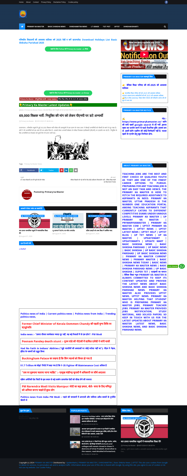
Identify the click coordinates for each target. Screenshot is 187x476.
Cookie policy (73, 2)
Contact (36, 2)
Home (21, 2)
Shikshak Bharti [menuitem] (131, 26)
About (28, 2)
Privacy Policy (46, 2)
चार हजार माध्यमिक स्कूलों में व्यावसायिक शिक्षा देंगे (33, 231)
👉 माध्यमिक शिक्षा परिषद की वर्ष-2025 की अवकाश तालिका (141, 93)
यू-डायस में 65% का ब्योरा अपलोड (64, 230)
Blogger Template (48, 472)
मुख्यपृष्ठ (21, 110)
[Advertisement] (68, 71)
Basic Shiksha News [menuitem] (57, 26)
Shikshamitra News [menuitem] (78, 26)
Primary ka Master (27, 121)
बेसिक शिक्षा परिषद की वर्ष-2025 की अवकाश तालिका (73, 99)
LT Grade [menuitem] (95, 26)
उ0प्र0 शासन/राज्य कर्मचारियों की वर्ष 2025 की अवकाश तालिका (142, 95)
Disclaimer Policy (59, 2)
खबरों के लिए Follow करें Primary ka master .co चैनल (69, 49)
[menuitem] (22, 26)
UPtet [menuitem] (117, 26)
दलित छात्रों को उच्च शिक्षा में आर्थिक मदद (99, 230)
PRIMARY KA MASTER (44, 462)
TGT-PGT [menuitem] (106, 26)
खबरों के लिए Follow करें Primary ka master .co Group (69, 93)
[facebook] (166, 2)
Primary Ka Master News (33, 110)
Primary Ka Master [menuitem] (35, 26)
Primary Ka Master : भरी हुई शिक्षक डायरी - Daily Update (38, 99)
